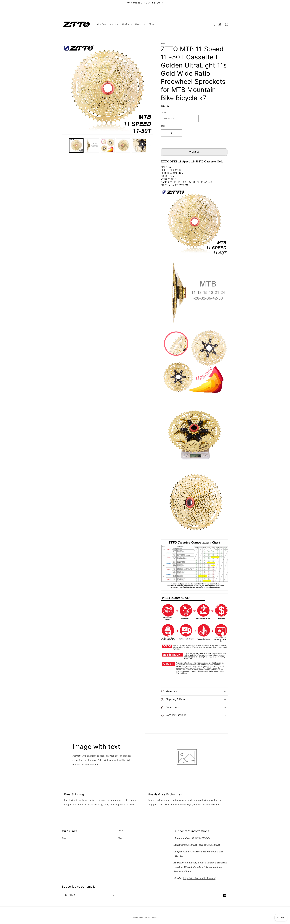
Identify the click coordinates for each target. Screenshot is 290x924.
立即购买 (194, 152)
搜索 (64, 838)
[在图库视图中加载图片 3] (108, 145)
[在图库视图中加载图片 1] (76, 145)
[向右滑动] (150, 145)
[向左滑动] (65, 145)
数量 (163, 126)
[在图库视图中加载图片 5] (139, 145)
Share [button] (167, 723)
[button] (126, 24)
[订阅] (113, 895)
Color (163, 113)
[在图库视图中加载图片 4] (123, 145)
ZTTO (141, 917)
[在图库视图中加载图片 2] (92, 145)
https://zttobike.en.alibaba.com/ (199, 878)
